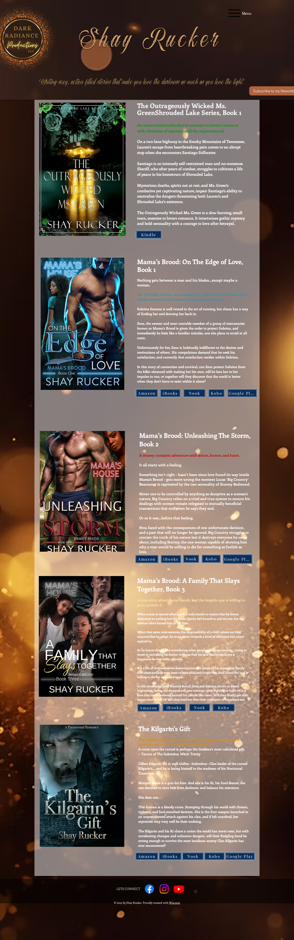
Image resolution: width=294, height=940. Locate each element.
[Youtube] (179, 889)
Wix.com (174, 902)
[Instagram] (164, 889)
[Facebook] (149, 889)
